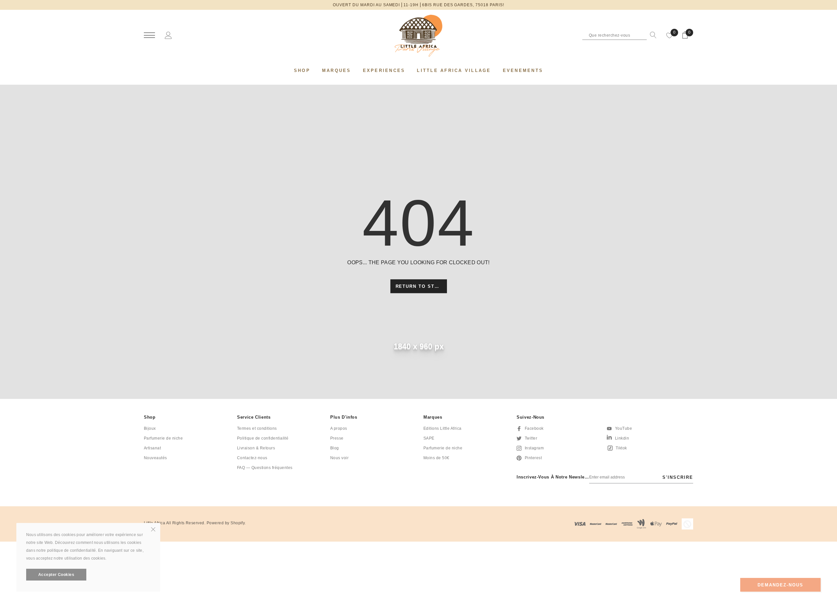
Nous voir (339, 458)
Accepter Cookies (56, 574)
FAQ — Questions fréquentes (264, 467)
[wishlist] (669, 35)
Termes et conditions (257, 428)
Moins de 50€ (436, 458)
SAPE (429, 438)
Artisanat (152, 448)
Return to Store (421, 286)
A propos (338, 428)
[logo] (419, 36)
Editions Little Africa (442, 428)
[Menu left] (149, 35)
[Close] (153, 529)
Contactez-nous (252, 458)
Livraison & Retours (256, 448)
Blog (334, 448)
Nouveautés (155, 458)
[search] (652, 35)
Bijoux (150, 428)
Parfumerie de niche (163, 438)
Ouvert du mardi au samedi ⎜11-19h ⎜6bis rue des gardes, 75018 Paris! (418, 5)
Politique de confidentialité (262, 438)
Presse (337, 438)
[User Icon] (168, 35)
